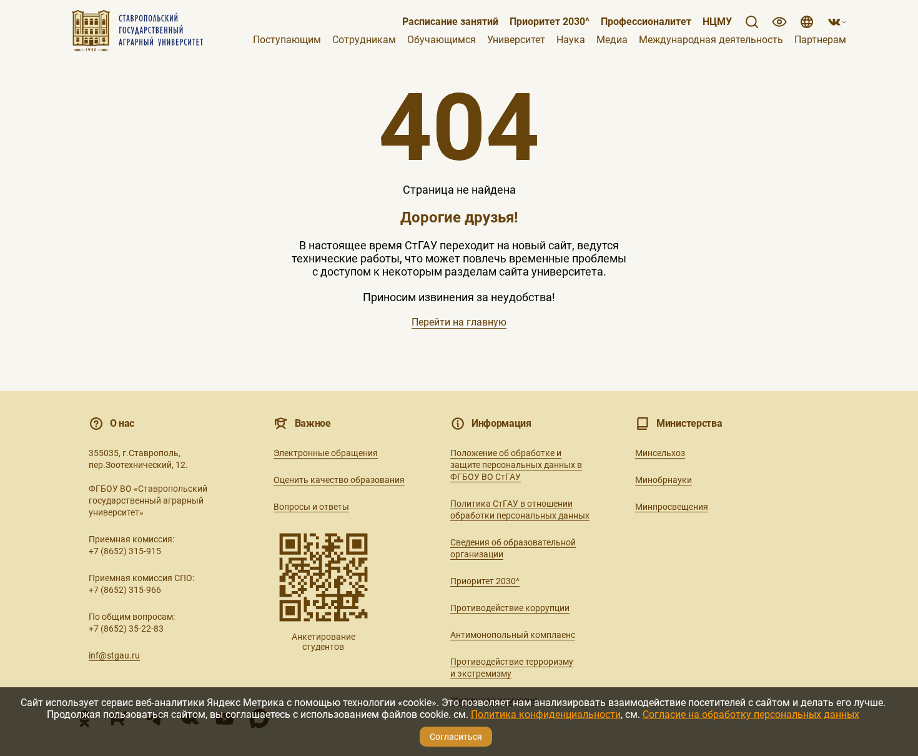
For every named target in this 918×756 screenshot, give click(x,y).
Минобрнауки (663, 480)
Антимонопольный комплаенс (512, 635)
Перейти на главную (459, 322)
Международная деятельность (711, 40)
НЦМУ (717, 21)
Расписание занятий (450, 21)
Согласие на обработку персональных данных (751, 714)
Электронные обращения (326, 453)
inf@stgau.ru (114, 655)
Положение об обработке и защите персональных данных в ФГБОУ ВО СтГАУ (516, 465)
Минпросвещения (671, 507)
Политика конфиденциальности (546, 714)
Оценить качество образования (339, 480)
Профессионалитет (646, 21)
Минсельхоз (660, 453)
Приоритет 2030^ (550, 21)
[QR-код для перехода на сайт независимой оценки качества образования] (323, 577)
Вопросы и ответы (311, 507)
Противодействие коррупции (510, 608)
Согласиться (456, 737)
